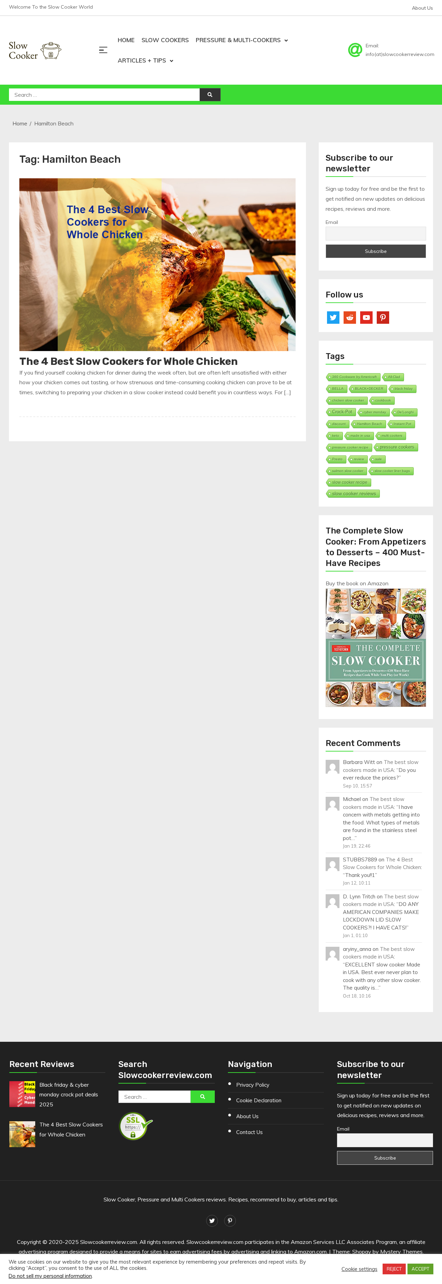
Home (126, 40)
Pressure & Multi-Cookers (238, 40)
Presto (337, 459)
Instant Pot (402, 424)
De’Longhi (405, 412)
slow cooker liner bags (392, 471)
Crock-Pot (342, 411)
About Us (422, 8)
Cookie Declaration (258, 1100)
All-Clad (394, 377)
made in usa (360, 435)
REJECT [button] (394, 1269)
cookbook (383, 400)
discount (339, 424)
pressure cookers (397, 447)
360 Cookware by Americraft (354, 377)
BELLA (338, 388)
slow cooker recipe (349, 482)
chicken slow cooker (348, 400)
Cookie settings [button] (359, 1269)
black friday (404, 388)
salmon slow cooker (347, 471)
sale (378, 459)
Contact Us (249, 1132)
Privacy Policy (252, 1085)
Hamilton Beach (369, 424)
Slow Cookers (165, 40)
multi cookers (392, 435)
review (359, 459)
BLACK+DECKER (369, 388)
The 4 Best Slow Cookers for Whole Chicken (128, 361)
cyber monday (375, 412)
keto (335, 435)
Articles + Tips (142, 60)
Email (332, 222)
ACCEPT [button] (420, 1269)
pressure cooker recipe (350, 447)
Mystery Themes (401, 1251)
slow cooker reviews (354, 493)
